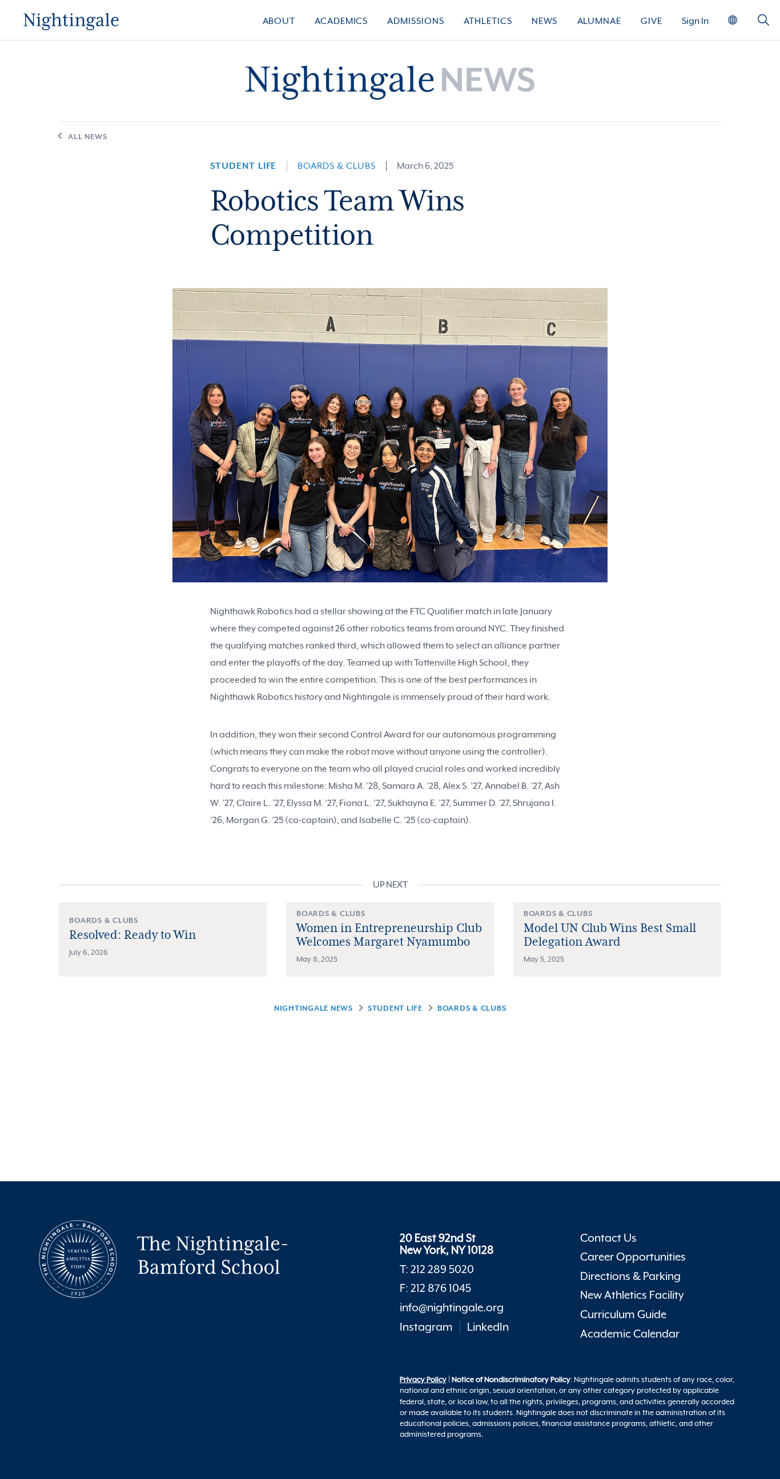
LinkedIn (488, 1327)
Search (763, 25)
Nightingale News (313, 1008)
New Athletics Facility (632, 1295)
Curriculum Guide (623, 1314)
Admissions (415, 21)
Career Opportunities (633, 1257)
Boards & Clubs (336, 166)
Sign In (695, 21)
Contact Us (608, 1238)
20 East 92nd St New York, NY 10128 (447, 1244)
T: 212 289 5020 (437, 1269)
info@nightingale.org (452, 1308)
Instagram (426, 1327)
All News (87, 136)
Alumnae (599, 21)
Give (651, 21)
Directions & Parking (630, 1276)
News (545, 21)
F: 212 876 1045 (435, 1288)
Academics (341, 21)
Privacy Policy (423, 1379)
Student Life (243, 166)
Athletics (488, 21)
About (279, 21)
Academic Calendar (630, 1334)
